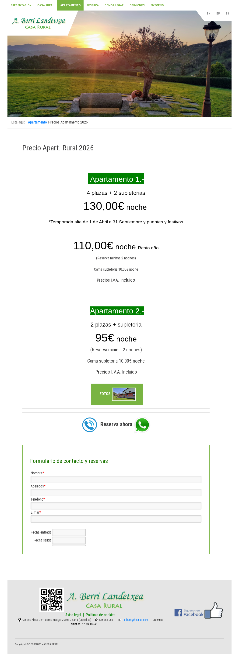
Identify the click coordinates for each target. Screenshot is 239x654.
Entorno (157, 5)
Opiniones (137, 5)
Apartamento (70, 5)
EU (218, 13)
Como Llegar (114, 5)
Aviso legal (73, 615)
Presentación (21, 5)
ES (227, 13)
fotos (105, 394)
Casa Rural (45, 5)
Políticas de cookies (100, 615)
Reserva (93, 5)
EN (209, 13)
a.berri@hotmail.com (136, 619)
